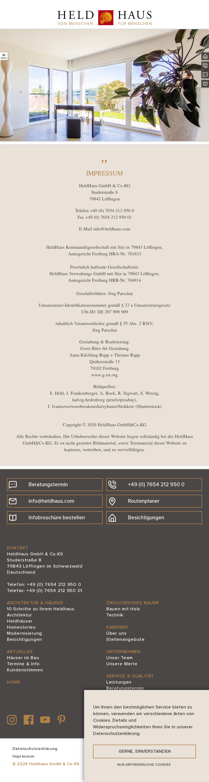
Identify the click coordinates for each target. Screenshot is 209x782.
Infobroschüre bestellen (57, 517)
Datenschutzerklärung (35, 749)
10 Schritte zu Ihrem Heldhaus (40, 609)
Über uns (116, 633)
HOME (13, 682)
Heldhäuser (20, 621)
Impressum (23, 756)
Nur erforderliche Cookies (144, 764)
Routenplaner (144, 501)
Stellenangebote (125, 639)
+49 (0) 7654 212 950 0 (112, 210)
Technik (114, 615)
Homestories (21, 627)
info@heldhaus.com (111, 229)
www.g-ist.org (104, 375)
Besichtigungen (146, 517)
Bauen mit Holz (123, 609)
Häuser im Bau (23, 658)
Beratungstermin (48, 484)
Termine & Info (23, 664)
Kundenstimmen (25, 670)
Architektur (19, 615)
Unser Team (119, 658)
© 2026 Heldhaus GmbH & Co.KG (46, 764)
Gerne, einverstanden (145, 751)
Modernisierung (24, 633)
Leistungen (119, 682)
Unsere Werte (122, 664)
